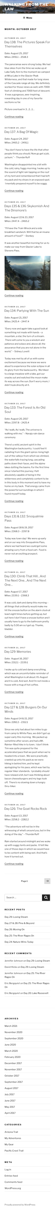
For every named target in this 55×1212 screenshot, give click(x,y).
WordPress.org (13, 1188)
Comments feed (13, 1182)
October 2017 (12, 1075)
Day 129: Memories (17, 651)
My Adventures (13, 1138)
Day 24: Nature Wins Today (19, 942)
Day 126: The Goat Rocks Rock (25, 809)
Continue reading (14, 116)
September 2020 (14, 1038)
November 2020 (13, 1032)
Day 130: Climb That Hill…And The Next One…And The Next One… (25, 580)
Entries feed (11, 1175)
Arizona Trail (11, 1132)
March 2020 (11, 1051)
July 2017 (10, 1094)
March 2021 (11, 1026)
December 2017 (13, 1063)
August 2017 (11, 1088)
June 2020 (10, 1044)
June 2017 (10, 1100)
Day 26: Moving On (15, 929)
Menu (29, 17)
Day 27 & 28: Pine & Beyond (19, 923)
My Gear (9, 1144)
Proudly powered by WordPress (20, 1204)
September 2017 (14, 1082)
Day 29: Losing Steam (16, 917)
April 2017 (10, 1113)
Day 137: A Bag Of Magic (21, 132)
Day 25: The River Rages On (19, 935)
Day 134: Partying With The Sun (26, 311)
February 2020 (12, 1057)
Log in (8, 1169)
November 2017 (13, 1069)
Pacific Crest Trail (14, 1150)
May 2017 (10, 1107)
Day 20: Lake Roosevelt (36, 993)
